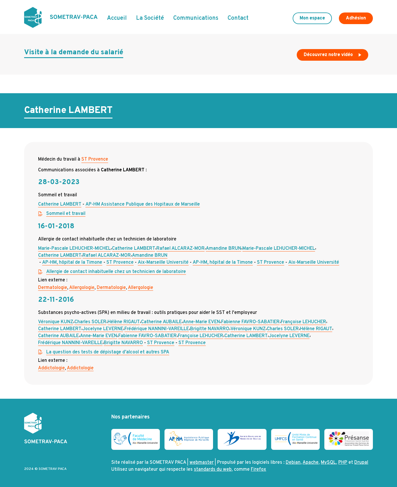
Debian (293, 463)
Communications (195, 18)
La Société (150, 18)
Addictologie (51, 368)
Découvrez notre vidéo (329, 55)
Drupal (361, 463)
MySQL (328, 463)
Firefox (258, 469)
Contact (238, 18)
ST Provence (94, 159)
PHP (342, 463)
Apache (311, 463)
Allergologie (81, 288)
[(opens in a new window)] (136, 444)
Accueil (117, 18)
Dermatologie (52, 288)
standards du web (213, 469)
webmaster (201, 463)
